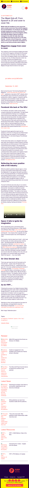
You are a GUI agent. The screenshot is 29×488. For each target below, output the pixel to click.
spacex (16, 318)
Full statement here (10, 159)
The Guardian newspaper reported (13, 269)
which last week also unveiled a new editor (13, 93)
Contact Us (12, 477)
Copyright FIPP (21, 477)
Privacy (6, 477)
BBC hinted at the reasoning (10, 247)
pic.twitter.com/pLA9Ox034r (14, 78)
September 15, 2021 (11, 86)
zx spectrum (4, 320)
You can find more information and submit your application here (12, 306)
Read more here (13, 103)
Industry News (5, 323)
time (20, 318)
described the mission (18, 244)
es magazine (4, 318)
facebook (10, 318)
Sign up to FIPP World (14, 485)
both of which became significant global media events (13, 230)
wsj (22, 318)
